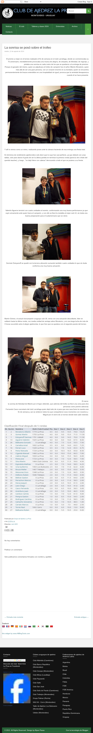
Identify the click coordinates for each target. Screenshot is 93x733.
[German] (13, 627)
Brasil (65, 670)
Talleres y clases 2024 (40, 26)
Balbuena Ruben (22, 510)
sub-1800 (14, 524)
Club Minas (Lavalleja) (41, 675)
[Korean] (43, 627)
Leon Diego (20, 485)
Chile (64, 674)
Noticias (9, 26)
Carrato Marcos (22, 504)
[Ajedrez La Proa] (17, 703)
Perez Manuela (22, 450)
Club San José (38, 687)
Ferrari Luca (20, 448)
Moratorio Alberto (23, 432)
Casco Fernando (22, 488)
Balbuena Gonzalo (23, 442)
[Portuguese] (34, 627)
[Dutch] (26, 627)
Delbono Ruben (22, 475)
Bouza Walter (21, 469)
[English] (4, 627)
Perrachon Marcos (23, 480)
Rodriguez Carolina (23, 499)
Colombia (66, 678)
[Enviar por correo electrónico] (5, 530)
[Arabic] (48, 627)
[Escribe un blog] (8, 530)
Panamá (66, 701)
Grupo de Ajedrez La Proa (22, 519)
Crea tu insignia (7, 705)
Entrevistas (60, 26)
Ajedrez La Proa (8, 672)
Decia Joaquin (21, 483)
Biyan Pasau (40, 730)
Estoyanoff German (24, 437)
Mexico (65, 697)
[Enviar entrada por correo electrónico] (5, 527)
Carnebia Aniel (22, 445)
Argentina (66, 662)
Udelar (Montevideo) (41, 713)
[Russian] (30, 627)
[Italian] (21, 627)
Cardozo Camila (22, 494)
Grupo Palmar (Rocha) (41, 698)
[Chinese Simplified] (52, 627)
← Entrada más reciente (13, 617)
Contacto (9, 32)
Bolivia (65, 666)
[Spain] (17, 627)
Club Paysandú (39, 679)
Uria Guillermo (22, 467)
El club (21, 26)
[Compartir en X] (10, 530)
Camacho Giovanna (24, 502)
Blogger (85, 730)
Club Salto (37, 683)
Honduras (66, 694)
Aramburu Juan (22, 491)
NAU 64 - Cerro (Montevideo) (44, 702)
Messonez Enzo (22, 472)
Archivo (75, 26)
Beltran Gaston (22, 477)
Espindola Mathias (23, 464)
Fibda (65, 682)
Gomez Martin (21, 434)
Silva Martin (20, 461)
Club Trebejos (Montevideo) (43, 694)
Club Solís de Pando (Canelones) (45, 690)
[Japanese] (39, 627)
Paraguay (66, 705)
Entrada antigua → (81, 617)
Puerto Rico (67, 709)
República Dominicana (71, 713)
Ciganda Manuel (22, 453)
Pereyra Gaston (22, 496)
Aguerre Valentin (23, 440)
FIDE (64, 686)
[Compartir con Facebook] (12, 530)
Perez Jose (20, 458)
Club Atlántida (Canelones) (43, 660)
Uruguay (66, 717)
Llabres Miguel (22, 456)
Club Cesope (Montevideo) (43, 671)
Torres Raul (20, 507)
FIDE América (68, 690)
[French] (8, 627)
